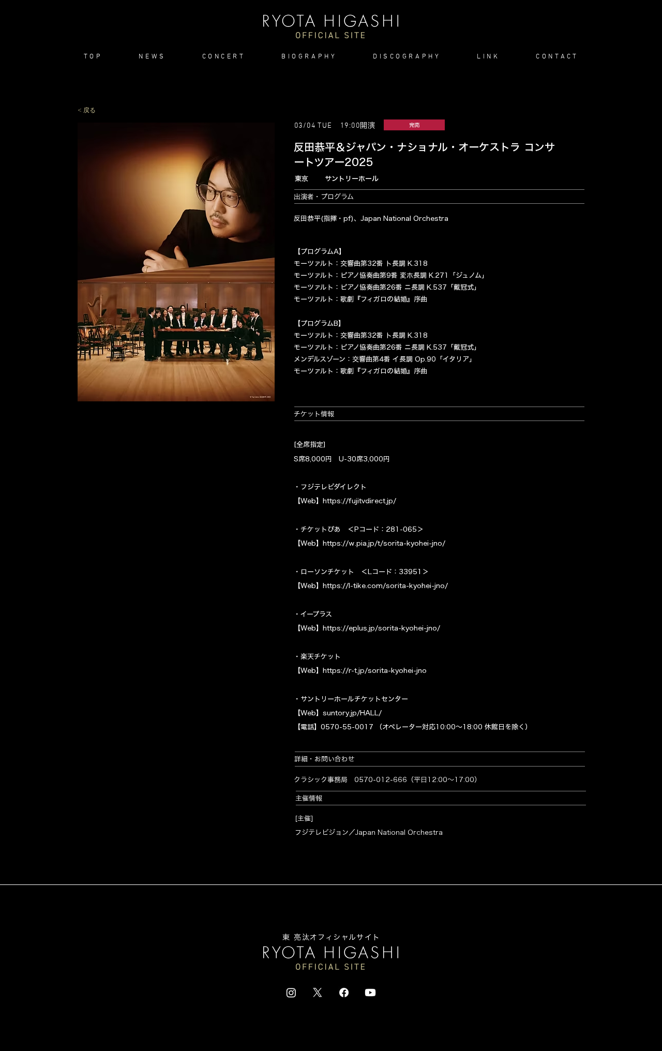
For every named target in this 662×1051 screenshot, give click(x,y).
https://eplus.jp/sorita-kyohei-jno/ (381, 628)
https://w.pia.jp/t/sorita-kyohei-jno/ (384, 543)
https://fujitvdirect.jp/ (359, 501)
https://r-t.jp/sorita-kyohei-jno (375, 670)
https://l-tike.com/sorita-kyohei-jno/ (385, 585)
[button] (224, 57)
